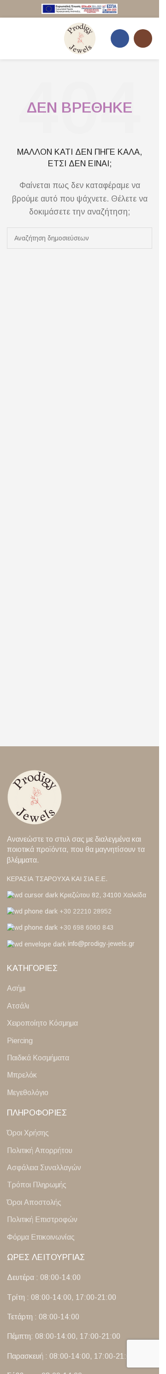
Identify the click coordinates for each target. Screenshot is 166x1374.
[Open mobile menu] (10, 38)
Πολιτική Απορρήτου (39, 1150)
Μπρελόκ (22, 1075)
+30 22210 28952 (85, 911)
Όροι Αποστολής (34, 1202)
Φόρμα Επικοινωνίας (41, 1237)
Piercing (20, 1041)
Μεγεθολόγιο (27, 1093)
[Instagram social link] (143, 38)
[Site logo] (80, 8)
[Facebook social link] (120, 38)
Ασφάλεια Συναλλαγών (44, 1168)
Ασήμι (16, 988)
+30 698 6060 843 (86, 927)
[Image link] (34, 796)
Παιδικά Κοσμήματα (38, 1058)
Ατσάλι (18, 1006)
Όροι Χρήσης (28, 1133)
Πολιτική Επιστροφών (42, 1219)
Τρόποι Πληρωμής (36, 1185)
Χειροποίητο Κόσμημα (42, 1023)
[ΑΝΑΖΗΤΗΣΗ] (141, 238)
